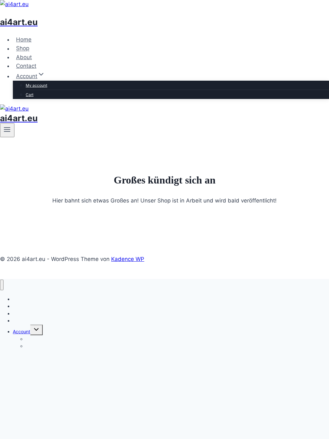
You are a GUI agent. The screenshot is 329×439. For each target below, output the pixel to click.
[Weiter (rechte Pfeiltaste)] (318, 219)
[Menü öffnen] (7, 130)
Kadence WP (127, 259)
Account (21, 331)
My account (36, 85)
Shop (22, 48)
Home (23, 39)
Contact (26, 66)
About (24, 57)
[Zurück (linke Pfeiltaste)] (11, 219)
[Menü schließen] (2, 285)
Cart (29, 94)
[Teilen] (294, 7)
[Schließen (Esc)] (308, 7)
